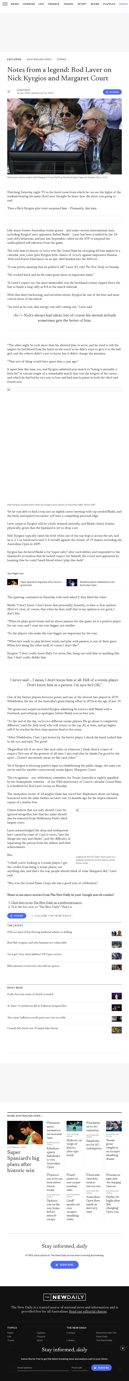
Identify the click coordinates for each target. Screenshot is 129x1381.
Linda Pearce (23, 89)
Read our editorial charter (88, 1311)
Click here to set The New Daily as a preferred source (46, 902)
